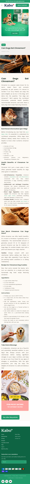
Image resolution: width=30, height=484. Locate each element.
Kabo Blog (17, 434)
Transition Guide (5, 442)
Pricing (2, 438)
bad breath (24, 201)
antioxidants (12, 177)
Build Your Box (4, 448)
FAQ (2, 444)
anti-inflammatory (23, 177)
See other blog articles (10, 417)
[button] (1, 5)
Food (3, 44)
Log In (2, 446)
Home (2, 434)
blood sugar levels (9, 195)
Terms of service (23, 475)
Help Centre (17, 436)
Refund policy (11, 477)
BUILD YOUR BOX (22, 5)
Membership (4, 436)
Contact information (19, 477)
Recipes (3, 440)
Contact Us (17, 438)
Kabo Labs (9, 475)
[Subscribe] (24, 462)
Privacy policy (15, 475)
